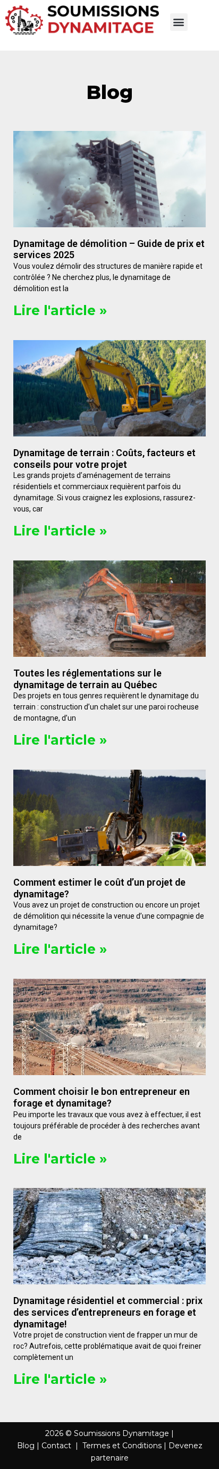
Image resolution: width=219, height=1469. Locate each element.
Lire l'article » (60, 310)
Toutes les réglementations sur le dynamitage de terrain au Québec (87, 678)
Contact (56, 1445)
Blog (26, 1445)
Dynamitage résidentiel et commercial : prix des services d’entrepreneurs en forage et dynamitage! (108, 1312)
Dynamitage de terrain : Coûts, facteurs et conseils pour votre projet (104, 458)
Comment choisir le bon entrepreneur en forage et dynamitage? (101, 1097)
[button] (179, 22)
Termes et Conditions (122, 1445)
